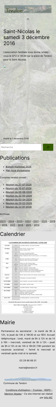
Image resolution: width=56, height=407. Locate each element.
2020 (44, 221)
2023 (19, 221)
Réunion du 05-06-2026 (19, 192)
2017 (12, 225)
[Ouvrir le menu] (28, 19)
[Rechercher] (48, 147)
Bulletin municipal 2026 (18, 166)
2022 (28, 221)
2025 (3, 221)
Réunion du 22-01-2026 (19, 206)
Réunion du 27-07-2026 (19, 184)
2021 (36, 221)
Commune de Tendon (15, 383)
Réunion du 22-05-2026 (19, 195)
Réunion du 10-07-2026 (18, 188)
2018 (4, 225)
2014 (36, 225)
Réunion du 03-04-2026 (19, 199)
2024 (11, 221)
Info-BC (48, 397)
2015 (28, 225)
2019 (52, 221)
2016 (20, 225)
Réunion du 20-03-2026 (19, 203)
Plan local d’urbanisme (18, 170)
